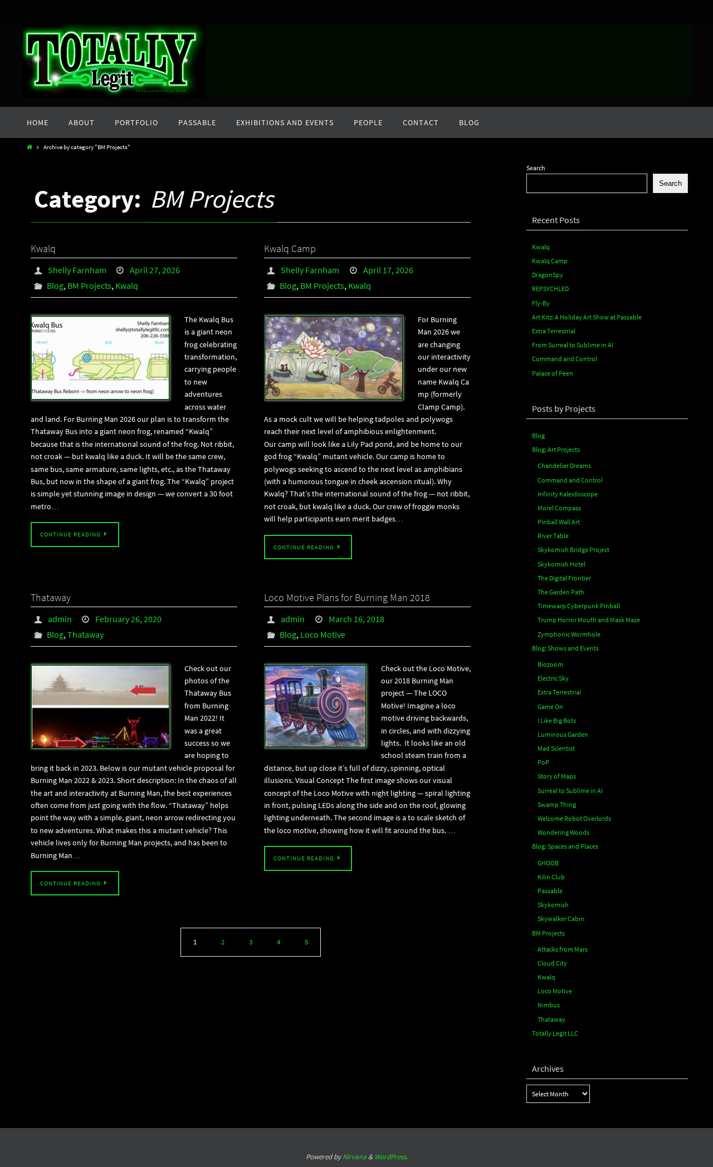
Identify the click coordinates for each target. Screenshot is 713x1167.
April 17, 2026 (388, 269)
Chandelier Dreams (564, 465)
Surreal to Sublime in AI (570, 790)
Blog (55, 285)
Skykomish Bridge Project (573, 549)
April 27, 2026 (155, 269)
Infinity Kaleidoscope (568, 494)
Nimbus (549, 1005)
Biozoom (550, 664)
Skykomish (553, 904)
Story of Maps (557, 776)
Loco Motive (322, 634)
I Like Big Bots (557, 720)
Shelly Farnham (77, 269)
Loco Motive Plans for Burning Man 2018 (347, 597)
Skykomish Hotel (561, 564)
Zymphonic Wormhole (569, 634)
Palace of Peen (552, 373)
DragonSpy (547, 274)
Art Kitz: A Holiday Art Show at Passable (587, 317)
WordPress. (391, 1156)
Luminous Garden (563, 734)
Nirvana (355, 1156)
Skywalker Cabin (561, 918)
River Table (553, 535)
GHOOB (548, 863)
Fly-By (541, 303)
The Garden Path (561, 592)
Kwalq (43, 248)
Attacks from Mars (563, 949)
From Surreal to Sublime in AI (572, 345)
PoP (543, 762)
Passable (550, 891)
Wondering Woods (563, 832)
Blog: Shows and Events (565, 648)
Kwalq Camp (290, 248)
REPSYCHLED (550, 288)
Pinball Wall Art (559, 522)
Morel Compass (559, 508)
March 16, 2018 (356, 618)
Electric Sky (553, 678)
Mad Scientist (556, 748)
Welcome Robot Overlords (574, 818)
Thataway (51, 597)
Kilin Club (551, 877)
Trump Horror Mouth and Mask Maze (589, 619)
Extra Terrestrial (553, 331)
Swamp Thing (557, 804)
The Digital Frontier (564, 578)
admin (60, 618)
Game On (550, 706)
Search (535, 168)
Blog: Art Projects (556, 449)
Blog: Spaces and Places (565, 846)
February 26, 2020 (128, 618)
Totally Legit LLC (555, 1033)
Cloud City (552, 963)
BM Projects (89, 285)
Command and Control (564, 358)
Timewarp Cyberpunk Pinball (579, 606)
